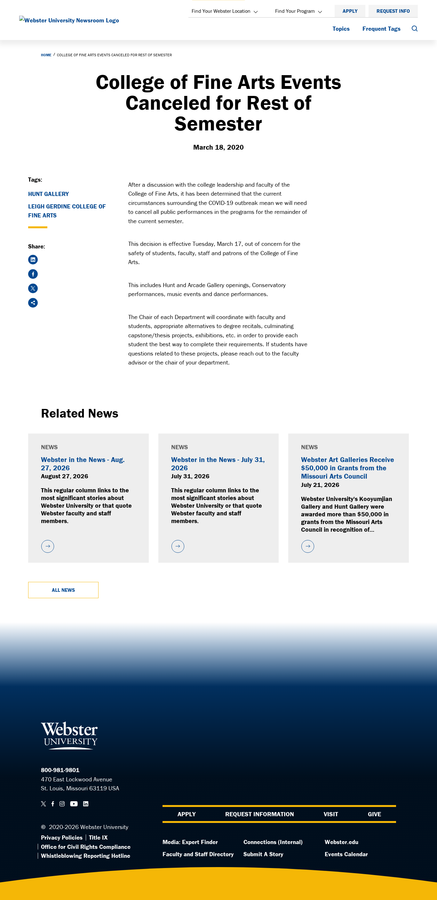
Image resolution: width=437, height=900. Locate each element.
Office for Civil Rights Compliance (86, 846)
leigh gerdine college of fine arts (67, 210)
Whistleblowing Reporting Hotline (85, 855)
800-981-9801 (60, 770)
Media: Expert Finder (190, 842)
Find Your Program (295, 11)
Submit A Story (263, 854)
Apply (350, 11)
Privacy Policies (62, 837)
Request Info (393, 11)
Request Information (259, 814)
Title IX (98, 837)
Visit (331, 814)
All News (63, 590)
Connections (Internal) (273, 842)
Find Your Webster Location (221, 11)
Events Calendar (346, 854)
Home (46, 54)
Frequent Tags (381, 28)
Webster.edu (341, 842)
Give (374, 814)
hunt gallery (48, 194)
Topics (341, 28)
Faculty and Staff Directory (198, 854)
